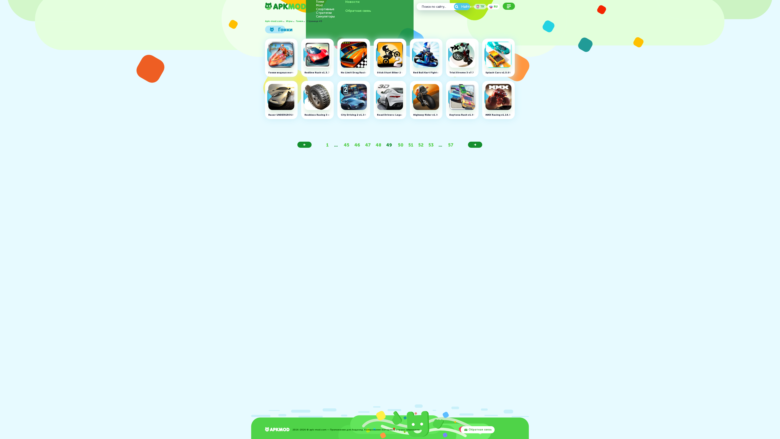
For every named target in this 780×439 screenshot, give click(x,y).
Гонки (320, 1)
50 (400, 145)
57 (450, 145)
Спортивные (325, 9)
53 (431, 145)
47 (368, 145)
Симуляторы (325, 16)
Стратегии (324, 12)
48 (378, 145)
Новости (352, 2)
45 (346, 145)
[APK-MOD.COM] (277, 429)
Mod (319, 5)
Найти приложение (465, 6)
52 (421, 145)
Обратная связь (358, 11)
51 (410, 145)
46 (357, 145)
